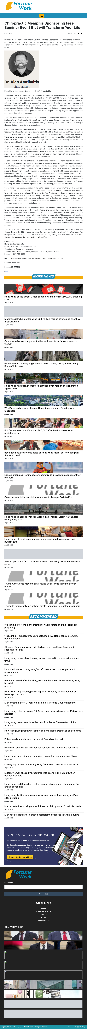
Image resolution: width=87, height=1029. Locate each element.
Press (43, 908)
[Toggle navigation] (41, 16)
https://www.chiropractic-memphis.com (47, 258)
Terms (43, 918)
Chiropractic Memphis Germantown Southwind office (25, 237)
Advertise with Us (43, 911)
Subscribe (43, 894)
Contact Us (43, 914)
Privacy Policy (43, 921)
